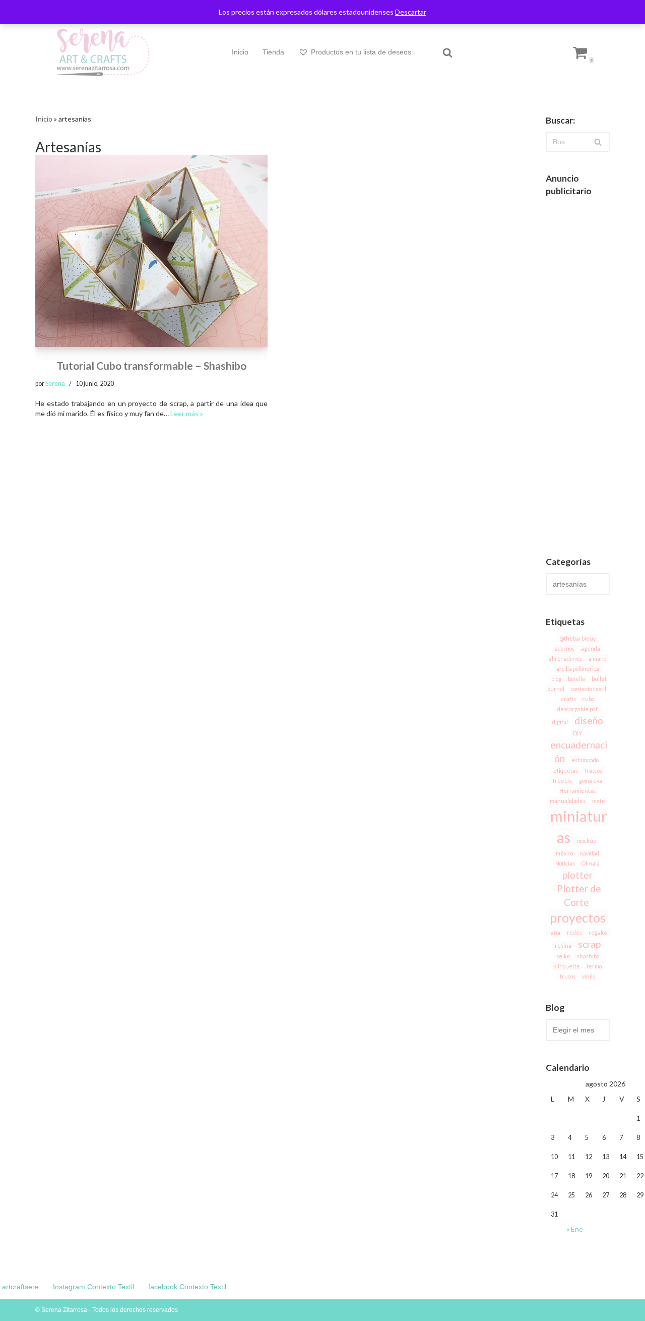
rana (554, 932)
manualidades (568, 800)
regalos (598, 932)
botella (576, 678)
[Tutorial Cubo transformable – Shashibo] (151, 251)
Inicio (240, 52)
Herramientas (577, 790)
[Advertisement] (578, 373)
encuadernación (578, 751)
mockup (586, 840)
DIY (577, 733)
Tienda (273, 52)
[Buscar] (447, 52)
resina (563, 945)
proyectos (578, 917)
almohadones (565, 658)
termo (594, 966)
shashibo (588, 956)
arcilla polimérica (577, 668)
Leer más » (186, 413)
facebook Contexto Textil (187, 1287)
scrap (589, 944)
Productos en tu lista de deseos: (362, 52)
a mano (597, 658)
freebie (562, 780)
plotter (577, 875)
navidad (589, 853)
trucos (567, 976)
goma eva (590, 780)
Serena (55, 383)
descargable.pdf (577, 709)
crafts (568, 699)
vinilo (588, 976)
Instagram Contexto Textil (93, 1287)
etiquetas (565, 770)
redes (574, 932)
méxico (564, 853)
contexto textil (588, 688)
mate (598, 800)
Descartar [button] (410, 12)
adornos (564, 648)
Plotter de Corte (579, 895)
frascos (593, 770)
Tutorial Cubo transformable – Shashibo (151, 365)
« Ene (574, 1229)
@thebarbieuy (578, 638)
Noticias (565, 863)
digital (560, 722)
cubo (588, 699)
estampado (585, 760)
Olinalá (591, 863)
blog (556, 678)
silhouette (567, 966)
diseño (588, 720)
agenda (590, 648)
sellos (563, 956)
